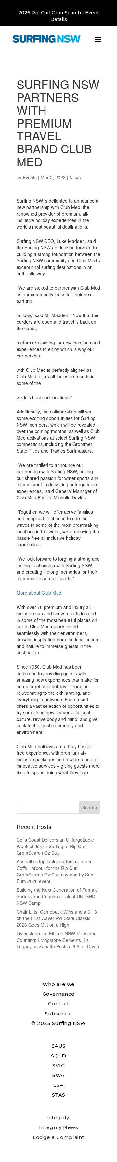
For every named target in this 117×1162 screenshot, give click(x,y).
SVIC (58, 1065)
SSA (59, 1085)
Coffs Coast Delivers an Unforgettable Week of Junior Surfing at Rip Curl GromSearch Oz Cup (55, 846)
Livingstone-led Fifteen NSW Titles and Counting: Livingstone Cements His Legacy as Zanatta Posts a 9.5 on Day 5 (58, 940)
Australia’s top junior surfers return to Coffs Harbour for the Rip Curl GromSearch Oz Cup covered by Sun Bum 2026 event (55, 871)
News (75, 177)
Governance (59, 994)
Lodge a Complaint (58, 1137)
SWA (58, 1075)
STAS (58, 1095)
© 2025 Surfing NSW (58, 1023)
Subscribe (58, 1013)
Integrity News (58, 1127)
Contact (58, 1004)
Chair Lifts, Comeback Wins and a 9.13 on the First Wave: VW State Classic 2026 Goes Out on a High (57, 918)
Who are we (59, 984)
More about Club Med (39, 592)
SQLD (58, 1056)
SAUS (59, 1046)
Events (30, 177)
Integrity (57, 1117)
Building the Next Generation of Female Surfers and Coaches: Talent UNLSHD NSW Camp (57, 896)
